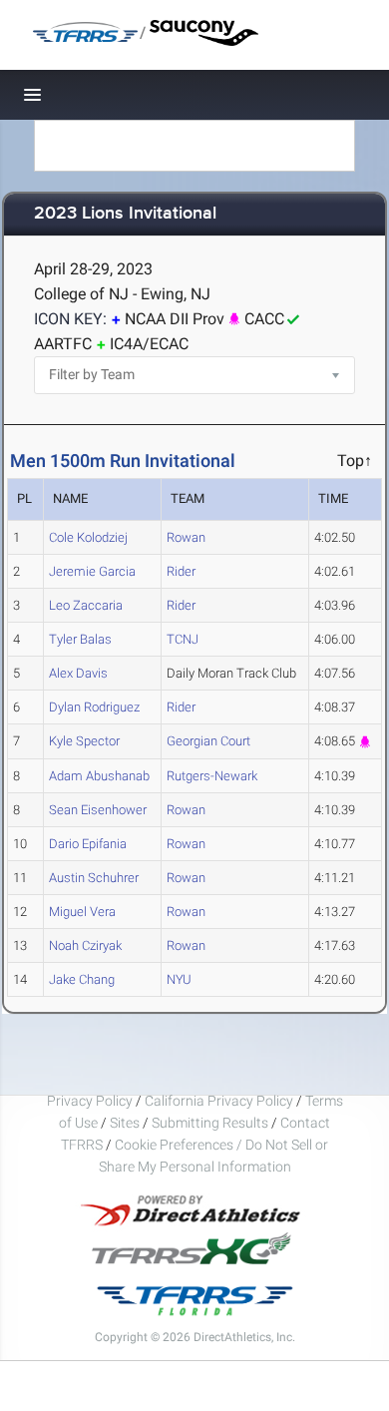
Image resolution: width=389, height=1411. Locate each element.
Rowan (186, 537)
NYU (179, 979)
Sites (125, 1123)
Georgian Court (208, 740)
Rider (181, 571)
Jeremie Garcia (92, 571)
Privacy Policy (90, 1101)
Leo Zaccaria (86, 605)
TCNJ (182, 639)
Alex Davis (78, 673)
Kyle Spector (84, 740)
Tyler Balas (80, 639)
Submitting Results (210, 1123)
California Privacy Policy (219, 1101)
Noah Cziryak (85, 945)
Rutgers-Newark (212, 775)
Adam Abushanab (99, 775)
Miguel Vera (82, 911)
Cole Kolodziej (88, 537)
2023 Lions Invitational (125, 214)
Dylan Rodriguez (94, 707)
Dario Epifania (88, 843)
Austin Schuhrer (94, 877)
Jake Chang (82, 979)
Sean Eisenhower (98, 809)
